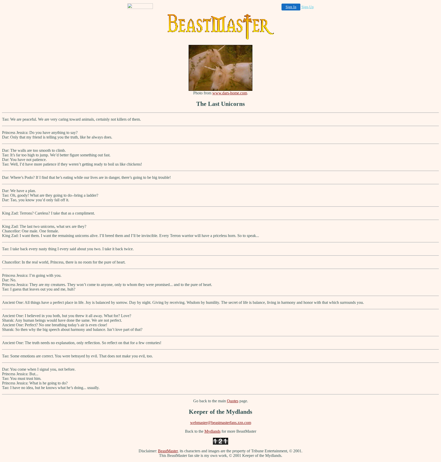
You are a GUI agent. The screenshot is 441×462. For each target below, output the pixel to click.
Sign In (291, 7)
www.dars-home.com (229, 93)
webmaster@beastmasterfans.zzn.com (220, 422)
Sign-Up (307, 7)
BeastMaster (168, 451)
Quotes (232, 401)
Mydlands (212, 431)
